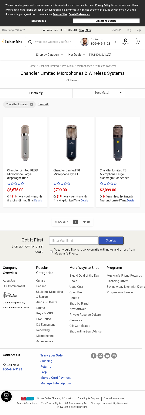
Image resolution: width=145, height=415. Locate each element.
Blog (128, 30)
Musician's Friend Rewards (124, 275)
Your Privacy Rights (51, 403)
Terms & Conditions (27, 403)
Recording (43, 330)
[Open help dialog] (6, 396)
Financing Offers (118, 281)
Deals (73, 281)
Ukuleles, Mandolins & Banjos (49, 294)
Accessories (44, 341)
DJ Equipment (45, 324)
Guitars (41, 280)
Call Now (12, 367)
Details (38, 200)
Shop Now (85, 30)
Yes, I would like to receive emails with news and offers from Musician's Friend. (94, 251)
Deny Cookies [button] (39, 21)
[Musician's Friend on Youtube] (107, 355)
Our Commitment (14, 286)
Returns (45, 366)
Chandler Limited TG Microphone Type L (66, 172)
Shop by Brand (79, 303)
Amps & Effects (46, 302)
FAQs (44, 372)
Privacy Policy (102, 5)
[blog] (17, 295)
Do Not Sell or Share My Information (55, 398)
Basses (41, 286)
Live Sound (43, 319)
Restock (74, 298)
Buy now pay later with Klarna (124, 286)
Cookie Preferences (79, 14)
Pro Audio (68, 66)
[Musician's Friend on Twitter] (100, 355)
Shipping (46, 361)
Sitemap (95, 403)
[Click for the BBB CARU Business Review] (27, 398)
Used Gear (76, 286)
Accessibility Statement (115, 403)
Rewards (116, 30)
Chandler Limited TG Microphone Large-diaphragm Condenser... (115, 174)
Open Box (75, 292)
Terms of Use (60, 14)
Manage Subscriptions (56, 383)
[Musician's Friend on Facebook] (93, 355)
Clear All (43, 104)
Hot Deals (75, 54)
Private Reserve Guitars (85, 314)
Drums (40, 308)
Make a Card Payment (55, 378)
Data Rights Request (89, 398)
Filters (33, 93)
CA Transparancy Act (76, 403)
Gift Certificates (79, 326)
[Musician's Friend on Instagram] (114, 355)
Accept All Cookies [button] (106, 21)
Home (32, 66)
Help (138, 30)
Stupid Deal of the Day (84, 275)
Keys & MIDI (44, 313)
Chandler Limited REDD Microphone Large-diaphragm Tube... (22, 174)
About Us (9, 280)
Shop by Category (47, 54)
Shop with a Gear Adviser (85, 331)
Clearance (76, 320)
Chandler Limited (49, 66)
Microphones (45, 336)
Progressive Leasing (120, 292)
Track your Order (52, 355)
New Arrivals (77, 309)
